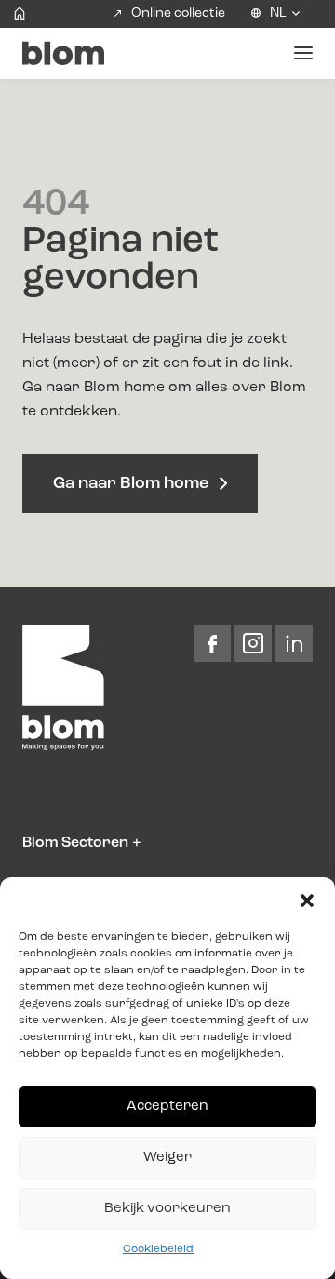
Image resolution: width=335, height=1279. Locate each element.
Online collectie (178, 13)
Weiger (167, 1158)
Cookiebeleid (158, 1249)
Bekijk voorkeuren (167, 1209)
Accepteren (167, 1107)
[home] (19, 14)
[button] (307, 900)
